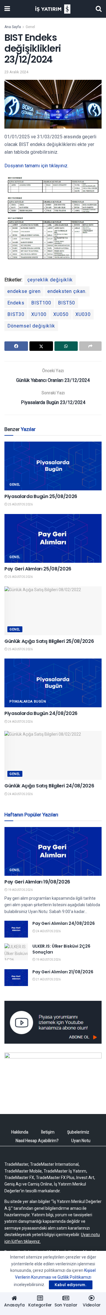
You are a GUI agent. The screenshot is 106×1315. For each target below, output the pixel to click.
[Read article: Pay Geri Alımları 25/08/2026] (53, 538)
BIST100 (41, 303)
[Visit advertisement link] (53, 1022)
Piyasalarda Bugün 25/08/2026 (40, 496)
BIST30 (15, 314)
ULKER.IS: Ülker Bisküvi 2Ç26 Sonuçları (61, 949)
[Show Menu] (7, 9)
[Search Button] (99, 9)
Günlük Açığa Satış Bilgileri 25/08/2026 (49, 641)
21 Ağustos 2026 (48, 979)
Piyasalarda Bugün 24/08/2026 (40, 713)
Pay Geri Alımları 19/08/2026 (37, 881)
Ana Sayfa (12, 27)
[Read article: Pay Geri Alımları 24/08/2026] (16, 929)
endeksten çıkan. (67, 291)
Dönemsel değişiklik (31, 326)
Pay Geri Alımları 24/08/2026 (63, 923)
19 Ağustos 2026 (20, 889)
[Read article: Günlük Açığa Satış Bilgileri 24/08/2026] (53, 755)
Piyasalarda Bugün (27, 701)
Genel (30, 27)
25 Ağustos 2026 (20, 504)
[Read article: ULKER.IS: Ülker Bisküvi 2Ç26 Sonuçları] (16, 951)
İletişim (47, 1132)
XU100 (39, 314)
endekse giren (24, 291)
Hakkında (19, 1132)
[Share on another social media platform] (90, 346)
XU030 (83, 314)
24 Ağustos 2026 (20, 721)
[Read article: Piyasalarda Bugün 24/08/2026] (53, 683)
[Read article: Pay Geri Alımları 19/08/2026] (53, 851)
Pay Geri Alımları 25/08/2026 (37, 568)
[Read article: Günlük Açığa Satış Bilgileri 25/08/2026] (53, 610)
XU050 (61, 314)
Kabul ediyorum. (71, 1284)
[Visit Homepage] (52, 9)
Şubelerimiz (78, 1132)
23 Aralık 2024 (16, 72)
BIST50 (66, 303)
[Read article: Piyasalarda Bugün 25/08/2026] (53, 466)
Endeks (15, 303)
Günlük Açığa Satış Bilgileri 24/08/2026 (49, 785)
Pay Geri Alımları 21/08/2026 (62, 972)
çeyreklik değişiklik (50, 280)
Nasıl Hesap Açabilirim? (37, 1140)
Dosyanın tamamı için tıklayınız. (36, 165)
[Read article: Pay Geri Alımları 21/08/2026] (16, 977)
